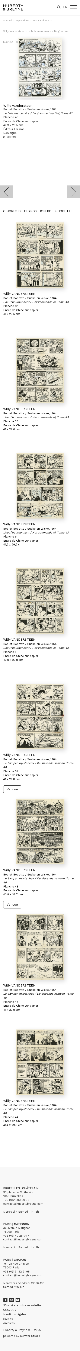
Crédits (8, 1319)
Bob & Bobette (41, 20)
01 (7, 1147)
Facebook (5, 1300)
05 (24, 1147)
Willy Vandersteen (17, 106)
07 (32, 1147)
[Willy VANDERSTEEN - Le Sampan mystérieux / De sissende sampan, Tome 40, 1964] (40, 716)
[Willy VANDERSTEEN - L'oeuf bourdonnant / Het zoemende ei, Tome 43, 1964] (40, 255)
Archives (9, 1323)
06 (28, 1147)
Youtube (18, 1300)
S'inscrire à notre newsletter (22, 1305)
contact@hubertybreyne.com (23, 1203)
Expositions (22, 20)
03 (15, 1147)
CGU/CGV (9, 1309)
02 (11, 1147)
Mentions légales (14, 1314)
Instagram (11, 1300)
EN (65, 7)
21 (41, 1147)
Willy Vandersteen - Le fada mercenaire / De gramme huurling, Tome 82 (35, 33)
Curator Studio (30, 1336)
